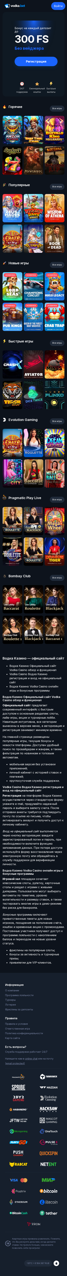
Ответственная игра (17, 1028)
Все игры (57, 108)
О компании (12, 990)
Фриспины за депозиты (19, 1009)
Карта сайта (12, 1038)
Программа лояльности (19, 995)
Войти (58, 6)
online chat (31, 1058)
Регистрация (36, 61)
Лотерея (10, 1004)
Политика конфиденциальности (24, 1033)
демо (12, 143)
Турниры (10, 999)
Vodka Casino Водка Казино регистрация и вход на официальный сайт (35, 678)
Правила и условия (16, 1023)
